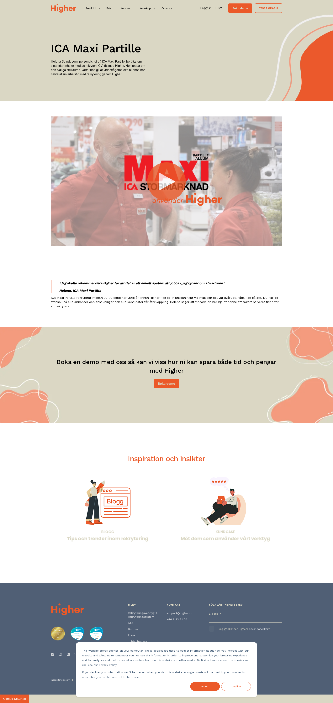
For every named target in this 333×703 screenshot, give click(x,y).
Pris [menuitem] (109, 8)
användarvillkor (258, 628)
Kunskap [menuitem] (145, 8)
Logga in (206, 7)
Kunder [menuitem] (125, 8)
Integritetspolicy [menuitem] (60, 680)
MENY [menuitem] (132, 605)
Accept (205, 686)
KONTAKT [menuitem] (173, 605)
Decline (236, 686)
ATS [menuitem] (130, 622)
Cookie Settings (14, 698)
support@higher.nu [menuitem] (179, 613)
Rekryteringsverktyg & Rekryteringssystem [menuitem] (142, 614)
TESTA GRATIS (268, 8)
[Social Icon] (53, 654)
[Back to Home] (63, 7)
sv (220, 8)
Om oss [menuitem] (166, 8)
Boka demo (240, 8)
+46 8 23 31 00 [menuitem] (176, 619)
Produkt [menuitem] (91, 8)
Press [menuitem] (131, 635)
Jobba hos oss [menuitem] (137, 641)
